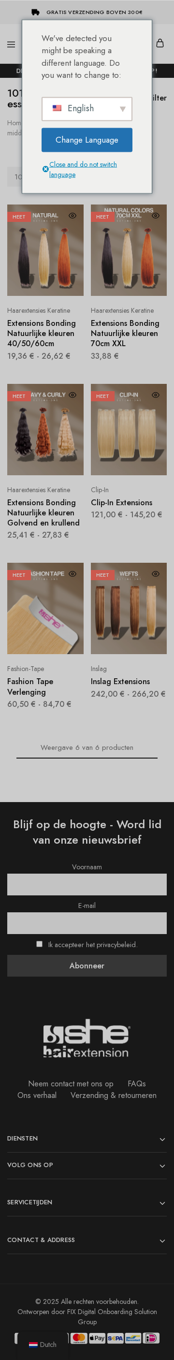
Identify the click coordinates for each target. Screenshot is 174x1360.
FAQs (137, 1083)
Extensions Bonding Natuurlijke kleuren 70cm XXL (125, 334)
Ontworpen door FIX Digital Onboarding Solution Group (87, 1317)
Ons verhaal (37, 1095)
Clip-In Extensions (121, 502)
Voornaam (87, 867)
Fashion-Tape (25, 668)
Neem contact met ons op (71, 1083)
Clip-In (100, 490)
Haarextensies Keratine (38, 310)
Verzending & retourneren (114, 1095)
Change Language (87, 139)
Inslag (99, 668)
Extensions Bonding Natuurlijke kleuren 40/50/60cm (41, 334)
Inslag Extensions (120, 681)
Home (16, 123)
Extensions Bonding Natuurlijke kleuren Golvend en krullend (43, 513)
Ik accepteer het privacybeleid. (93, 945)
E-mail (87, 905)
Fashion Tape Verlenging (30, 686)
